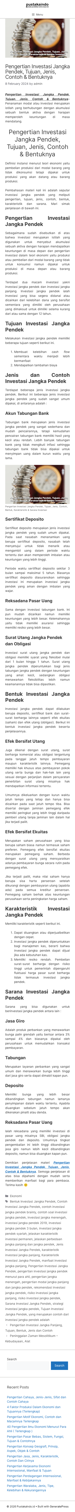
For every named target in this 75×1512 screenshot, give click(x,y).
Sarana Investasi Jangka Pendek (28, 1303)
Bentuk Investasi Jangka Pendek (32, 1201)
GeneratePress (59, 1506)
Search (12, 1359)
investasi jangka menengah (47, 1217)
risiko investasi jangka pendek (39, 1298)
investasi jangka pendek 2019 (26, 1223)
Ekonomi (16, 1196)
